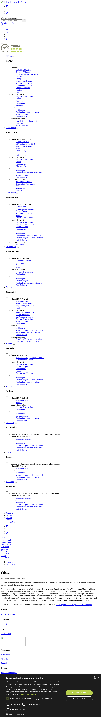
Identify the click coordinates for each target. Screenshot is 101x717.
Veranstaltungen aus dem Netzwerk (29, 238)
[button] (34, 714)
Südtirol (9, 386)
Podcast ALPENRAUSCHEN (28, 341)
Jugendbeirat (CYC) (24, 85)
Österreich (10, 287)
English (9, 515)
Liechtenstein (11, 247)
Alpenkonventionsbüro (25, 312)
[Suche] (24, 20)
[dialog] (50, 695)
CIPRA (9, 56)
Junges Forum (21, 211)
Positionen (20, 101)
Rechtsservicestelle (23, 315)
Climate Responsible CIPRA (27, 74)
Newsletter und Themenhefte (27, 121)
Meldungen (20, 110)
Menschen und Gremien (25, 209)
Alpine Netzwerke (23, 88)
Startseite (9, 562)
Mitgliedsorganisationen (25, 83)
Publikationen (21, 103)
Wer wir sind (21, 207)
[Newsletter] (7, 6)
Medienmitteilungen (9, 673)
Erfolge (19, 79)
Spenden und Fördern (24, 218)
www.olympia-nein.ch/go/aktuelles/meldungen (74, 605)
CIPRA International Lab (25, 144)
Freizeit (4, 624)
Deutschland (11, 193)
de (7, 30)
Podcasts (19, 123)
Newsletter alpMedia (24, 182)
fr (6, 34)
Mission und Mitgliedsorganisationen (30, 358)
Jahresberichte (21, 166)
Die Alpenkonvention (24, 317)
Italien (8, 452)
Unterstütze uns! (22, 92)
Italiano (9, 520)
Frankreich (10, 423)
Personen (19, 265)
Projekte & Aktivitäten (24, 96)
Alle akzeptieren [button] (79, 693)
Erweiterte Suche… (8, 23)
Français (9, 518)
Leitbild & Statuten (23, 70)
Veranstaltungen (22, 114)
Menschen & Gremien (24, 81)
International (11, 128)
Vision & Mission (22, 142)
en (7, 32)
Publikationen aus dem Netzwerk (29, 112)
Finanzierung (21, 151)
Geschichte (20, 76)
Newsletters (5, 655)
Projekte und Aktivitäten (25, 373)
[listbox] (95, 677)
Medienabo (20, 188)
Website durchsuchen (9, 18)
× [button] (98, 677)
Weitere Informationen (28, 694)
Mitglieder (20, 263)
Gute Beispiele (21, 116)
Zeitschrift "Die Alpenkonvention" (29, 339)
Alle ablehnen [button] (79, 699)
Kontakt (19, 90)
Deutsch (9, 513)
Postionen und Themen (25, 224)
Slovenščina (10, 522)
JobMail (19, 186)
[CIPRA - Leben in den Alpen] (13, 2)
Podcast (19, 190)
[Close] (7, 297)
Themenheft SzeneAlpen (25, 184)
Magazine (5, 659)
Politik (18, 99)
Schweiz (9, 343)
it (6, 36)
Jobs (17, 153)
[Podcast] (7, 11)
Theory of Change (23, 72)
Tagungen (20, 105)
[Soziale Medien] (7, 14)
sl (6, 39)
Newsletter (20, 244)
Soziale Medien (22, 125)
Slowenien (10, 482)
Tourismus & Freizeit (9, 614)
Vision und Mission (23, 261)
